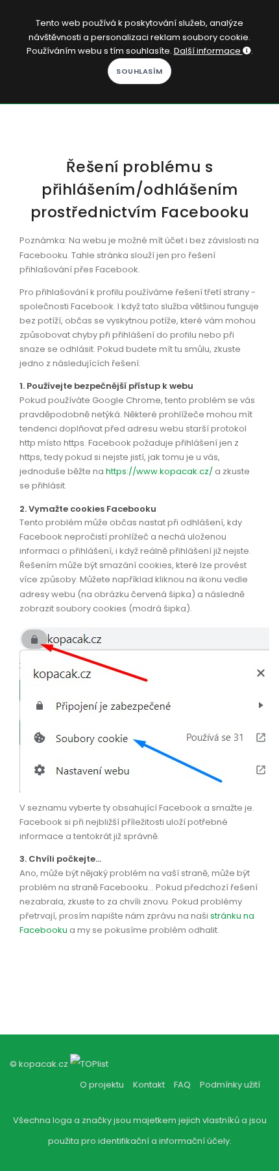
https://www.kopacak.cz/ (159, 471)
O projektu (102, 1084)
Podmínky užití (230, 1084)
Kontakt (149, 1084)
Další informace (208, 51)
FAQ (182, 1084)
